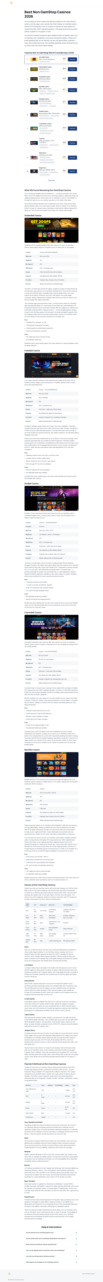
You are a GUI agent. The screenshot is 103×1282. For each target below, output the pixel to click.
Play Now (72, 59)
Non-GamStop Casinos (88, 1273)
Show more (51, 180)
